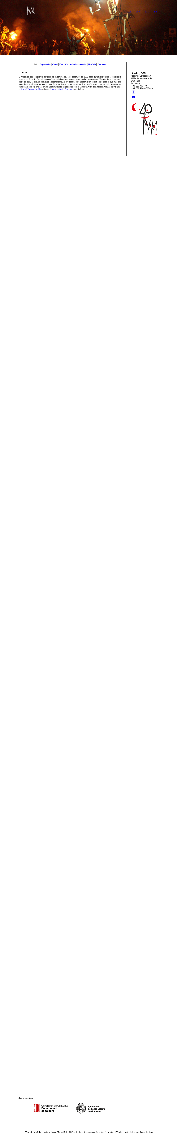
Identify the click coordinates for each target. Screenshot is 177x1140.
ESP (138, 12)
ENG (147, 12)
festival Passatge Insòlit (31, 89)
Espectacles (45, 64)
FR (155, 12)
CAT (129, 12)
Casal (55, 64)
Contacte (101, 64)
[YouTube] (133, 97)
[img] (88, 27)
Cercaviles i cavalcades (75, 64)
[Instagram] (133, 92)
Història (92, 64)
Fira (61, 64)
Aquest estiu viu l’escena (61, 89)
